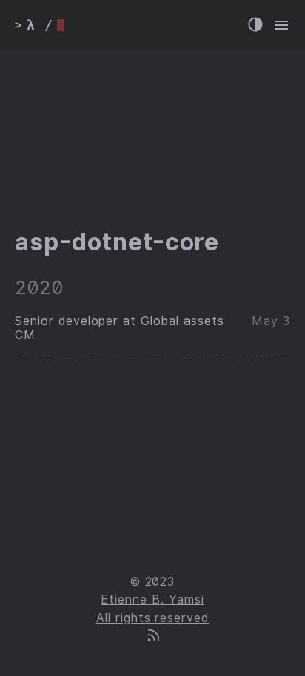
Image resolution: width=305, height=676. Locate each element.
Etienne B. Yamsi (152, 600)
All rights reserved (152, 618)
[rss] (152, 636)
